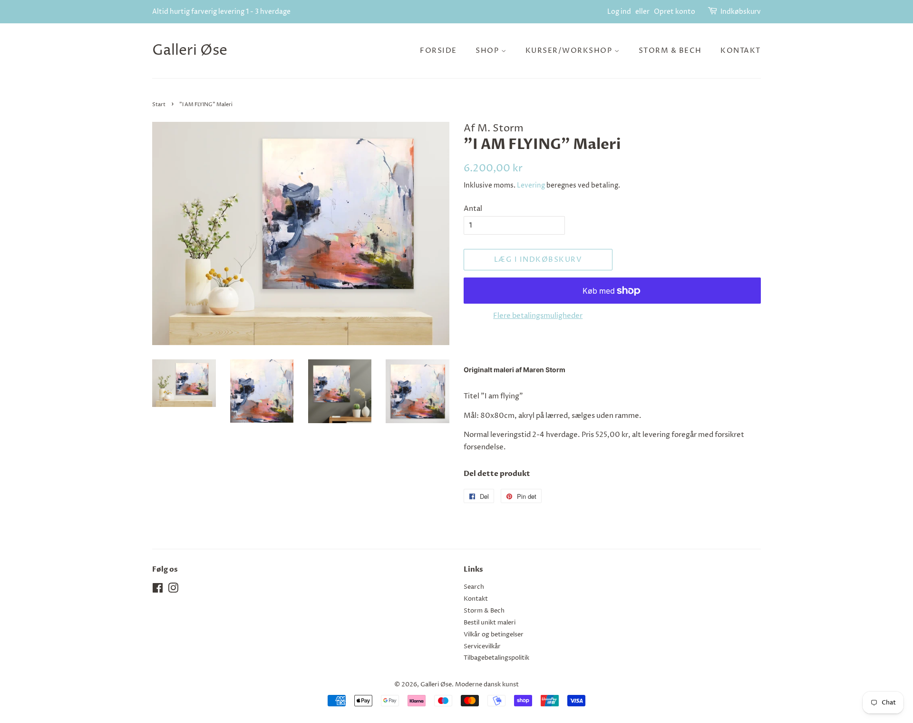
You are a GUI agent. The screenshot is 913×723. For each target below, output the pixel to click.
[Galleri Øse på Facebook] (157, 590)
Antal (473, 209)
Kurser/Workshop (569, 51)
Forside (438, 51)
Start (158, 104)
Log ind (619, 11)
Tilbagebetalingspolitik (496, 658)
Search (474, 587)
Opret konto (674, 11)
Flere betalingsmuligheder (538, 316)
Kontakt (740, 51)
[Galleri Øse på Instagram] (173, 590)
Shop (488, 51)
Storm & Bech (670, 51)
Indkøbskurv (740, 11)
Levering (531, 185)
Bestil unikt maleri (489, 623)
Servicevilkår (482, 647)
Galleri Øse (189, 50)
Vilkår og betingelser (494, 635)
